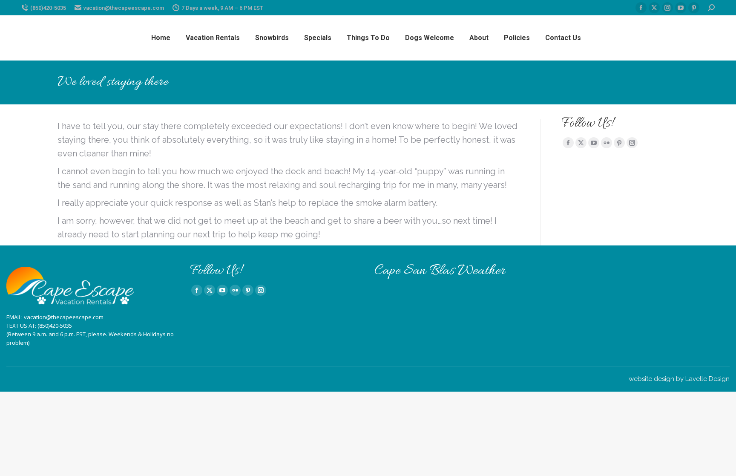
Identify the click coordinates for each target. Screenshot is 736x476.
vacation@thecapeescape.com (123, 8)
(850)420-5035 (48, 8)
